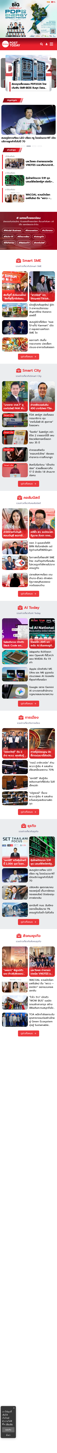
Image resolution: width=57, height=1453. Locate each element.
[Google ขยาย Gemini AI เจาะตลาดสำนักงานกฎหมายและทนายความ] (15, 691)
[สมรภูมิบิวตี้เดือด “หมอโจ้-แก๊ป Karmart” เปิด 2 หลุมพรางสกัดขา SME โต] (15, 327)
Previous (2, 126)
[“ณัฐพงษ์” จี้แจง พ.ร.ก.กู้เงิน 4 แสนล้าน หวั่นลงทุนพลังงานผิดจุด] (15, 798)
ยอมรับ (8, 1430)
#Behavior (9, 242)
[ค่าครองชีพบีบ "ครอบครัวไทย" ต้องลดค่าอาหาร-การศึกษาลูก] (15, 454)
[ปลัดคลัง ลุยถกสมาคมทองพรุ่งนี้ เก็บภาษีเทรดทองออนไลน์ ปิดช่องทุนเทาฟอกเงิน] (15, 892)
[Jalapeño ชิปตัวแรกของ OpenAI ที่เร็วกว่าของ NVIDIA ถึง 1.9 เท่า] (15, 657)
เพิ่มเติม (9, 1424)
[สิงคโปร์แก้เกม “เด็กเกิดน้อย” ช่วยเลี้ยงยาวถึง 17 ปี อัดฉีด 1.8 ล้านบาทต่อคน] (15, 470)
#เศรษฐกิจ (39, 236)
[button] (46, 44)
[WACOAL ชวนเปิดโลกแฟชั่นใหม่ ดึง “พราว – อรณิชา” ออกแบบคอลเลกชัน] (14, 197)
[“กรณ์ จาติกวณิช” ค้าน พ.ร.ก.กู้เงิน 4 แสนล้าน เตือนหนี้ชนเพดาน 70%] (15, 767)
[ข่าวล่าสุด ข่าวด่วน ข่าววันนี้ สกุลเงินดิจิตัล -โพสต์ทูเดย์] (11, 44)
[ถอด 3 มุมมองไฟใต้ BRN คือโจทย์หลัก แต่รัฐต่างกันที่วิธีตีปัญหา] (15, 547)
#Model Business (12, 230)
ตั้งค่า (8, 1435)
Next (55, 126)
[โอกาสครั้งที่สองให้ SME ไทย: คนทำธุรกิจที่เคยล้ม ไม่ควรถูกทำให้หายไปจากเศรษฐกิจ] (15, 563)
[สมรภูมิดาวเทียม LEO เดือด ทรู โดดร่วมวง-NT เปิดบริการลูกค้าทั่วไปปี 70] (15, 875)
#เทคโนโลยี (39, 242)
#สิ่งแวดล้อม (23, 236)
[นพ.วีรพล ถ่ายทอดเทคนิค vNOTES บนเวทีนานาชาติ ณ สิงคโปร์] (14, 163)
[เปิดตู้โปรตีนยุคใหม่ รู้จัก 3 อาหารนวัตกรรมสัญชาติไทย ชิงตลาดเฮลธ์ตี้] (15, 310)
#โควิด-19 (8, 236)
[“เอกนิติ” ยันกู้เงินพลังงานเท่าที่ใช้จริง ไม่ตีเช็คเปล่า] (15, 783)
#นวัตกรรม (47, 230)
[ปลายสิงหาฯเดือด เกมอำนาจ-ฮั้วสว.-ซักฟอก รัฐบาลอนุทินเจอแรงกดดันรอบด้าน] (15, 580)
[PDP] (28, 19)
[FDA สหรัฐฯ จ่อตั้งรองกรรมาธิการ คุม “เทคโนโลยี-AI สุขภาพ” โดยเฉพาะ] (15, 420)
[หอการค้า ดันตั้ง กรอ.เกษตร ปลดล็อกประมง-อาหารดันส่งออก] (15, 344)
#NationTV (24, 242)
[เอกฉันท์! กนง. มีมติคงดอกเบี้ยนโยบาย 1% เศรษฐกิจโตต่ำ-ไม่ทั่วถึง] (15, 910)
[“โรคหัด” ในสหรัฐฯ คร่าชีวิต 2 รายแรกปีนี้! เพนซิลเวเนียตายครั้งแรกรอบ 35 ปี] (15, 437)
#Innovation (31, 230)
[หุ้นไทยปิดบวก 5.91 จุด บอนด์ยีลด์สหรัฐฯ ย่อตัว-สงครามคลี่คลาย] (14, 180)
